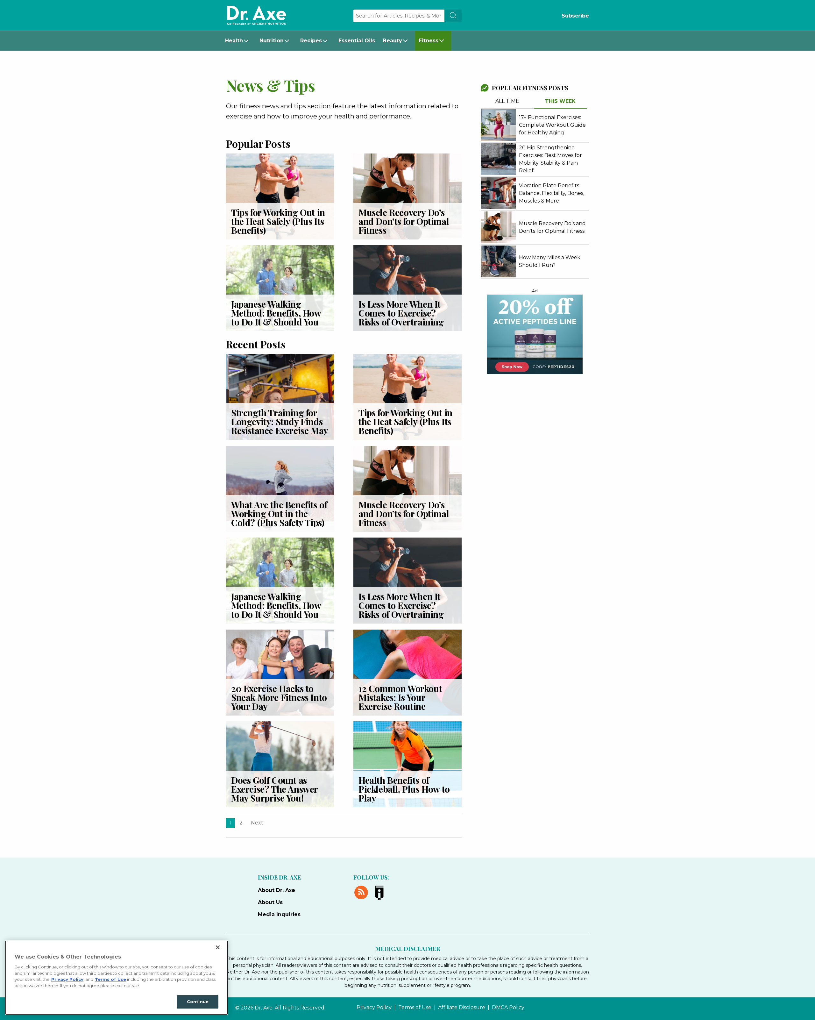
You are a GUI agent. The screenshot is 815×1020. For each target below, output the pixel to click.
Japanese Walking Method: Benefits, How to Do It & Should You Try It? (276, 317)
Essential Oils (356, 41)
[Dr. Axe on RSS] (362, 891)
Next (257, 823)
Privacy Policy (374, 1007)
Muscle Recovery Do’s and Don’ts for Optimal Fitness (403, 221)
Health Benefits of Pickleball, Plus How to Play (404, 789)
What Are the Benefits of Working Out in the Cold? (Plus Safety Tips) (279, 513)
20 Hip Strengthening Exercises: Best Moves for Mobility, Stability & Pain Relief (550, 159)
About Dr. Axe (276, 890)
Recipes (311, 41)
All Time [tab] (507, 101)
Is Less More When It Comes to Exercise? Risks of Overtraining (402, 313)
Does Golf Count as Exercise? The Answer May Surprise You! (274, 789)
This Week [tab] (560, 101)
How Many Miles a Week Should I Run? (549, 261)
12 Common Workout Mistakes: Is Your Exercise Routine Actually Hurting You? (403, 701)
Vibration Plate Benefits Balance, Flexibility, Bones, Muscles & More (551, 193)
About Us (270, 902)
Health (234, 41)
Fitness (428, 41)
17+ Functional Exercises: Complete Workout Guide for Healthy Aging (552, 125)
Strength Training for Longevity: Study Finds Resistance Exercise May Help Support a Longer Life (279, 430)
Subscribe (575, 16)
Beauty (392, 41)
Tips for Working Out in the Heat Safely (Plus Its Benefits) (278, 221)
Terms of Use (414, 1007)
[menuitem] (238, 41)
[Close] (218, 947)
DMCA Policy (508, 1007)
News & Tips (270, 85)
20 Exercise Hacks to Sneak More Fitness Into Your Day (279, 697)
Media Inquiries (279, 914)
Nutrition (271, 41)
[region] (116, 977)
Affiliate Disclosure (461, 1007)
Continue (198, 1001)
